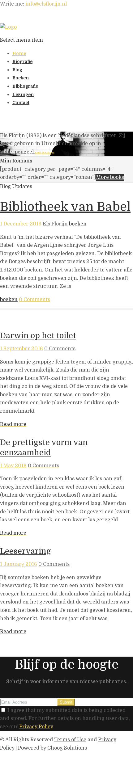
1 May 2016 (13, 466)
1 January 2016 (18, 564)
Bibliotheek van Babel (65, 207)
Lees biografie (44, 152)
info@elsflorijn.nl (46, 4)
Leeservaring (25, 551)
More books (110, 177)
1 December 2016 (20, 224)
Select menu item (21, 40)
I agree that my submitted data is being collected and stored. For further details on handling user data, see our (65, 719)
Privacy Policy (36, 727)
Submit (66, 702)
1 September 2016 (21, 348)
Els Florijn (55, 224)
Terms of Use (70, 739)
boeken (78, 224)
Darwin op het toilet (38, 335)
